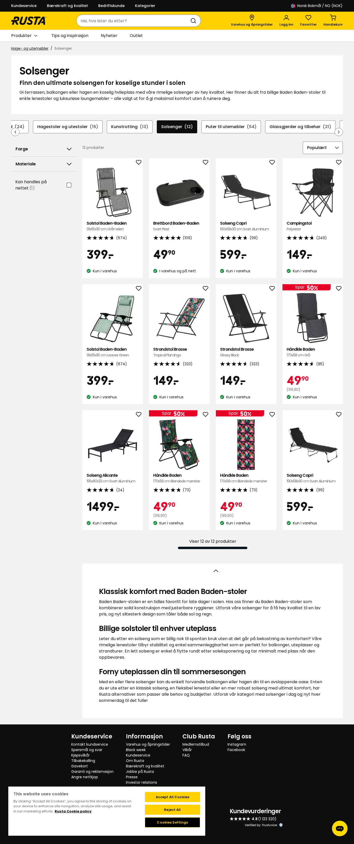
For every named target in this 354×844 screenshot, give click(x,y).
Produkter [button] (21, 36)
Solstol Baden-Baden (106, 226)
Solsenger (177, 127)
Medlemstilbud (195, 744)
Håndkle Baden (301, 352)
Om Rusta (135, 760)
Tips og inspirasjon (69, 36)
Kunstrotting (129, 127)
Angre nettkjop (84, 777)
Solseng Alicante (111, 478)
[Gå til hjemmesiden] (28, 21)
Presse (132, 777)
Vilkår (187, 749)
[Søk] (194, 21)
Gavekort (79, 766)
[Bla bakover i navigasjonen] (15, 132)
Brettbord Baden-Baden (176, 226)
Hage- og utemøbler (29, 48)
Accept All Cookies (172, 797)
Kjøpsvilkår (80, 755)
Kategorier (145, 5)
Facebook (236, 749)
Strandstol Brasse (170, 352)
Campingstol (299, 226)
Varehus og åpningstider (148, 744)
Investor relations (141, 782)
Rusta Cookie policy (73, 811)
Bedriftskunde (111, 5)
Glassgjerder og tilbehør (300, 127)
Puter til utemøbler (231, 127)
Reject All (172, 809)
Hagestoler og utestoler (67, 127)
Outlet (136, 36)
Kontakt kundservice (89, 744)
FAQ (186, 755)
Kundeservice (24, 5)
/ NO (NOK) (320, 5)
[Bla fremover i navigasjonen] (339, 132)
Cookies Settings (172, 822)
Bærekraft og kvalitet (67, 5)
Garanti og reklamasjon (92, 771)
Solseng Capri (244, 226)
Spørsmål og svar (86, 749)
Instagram (237, 744)
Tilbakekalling (83, 760)
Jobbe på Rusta (140, 771)
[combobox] (133, 21)
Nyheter (109, 36)
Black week (136, 749)
